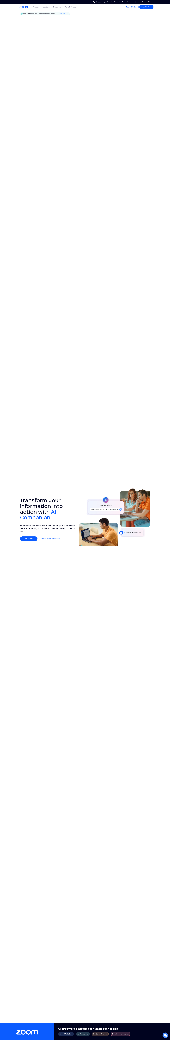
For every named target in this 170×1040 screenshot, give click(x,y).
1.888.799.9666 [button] (115, 2)
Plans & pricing (29, 536)
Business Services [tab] (100, 1034)
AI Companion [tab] (83, 1034)
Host (144, 2)
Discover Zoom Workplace (50, 536)
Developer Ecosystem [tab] (120, 1034)
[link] (70, 7)
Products (36, 7)
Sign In (150, 2)
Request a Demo (127, 2)
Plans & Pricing (70, 7)
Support (105, 2)
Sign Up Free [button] (146, 7)
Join (138, 2)
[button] (97, 2)
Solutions (46, 7)
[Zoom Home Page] (23, 7)
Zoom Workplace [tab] (66, 1034)
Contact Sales (131, 7)
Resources (57, 7)
